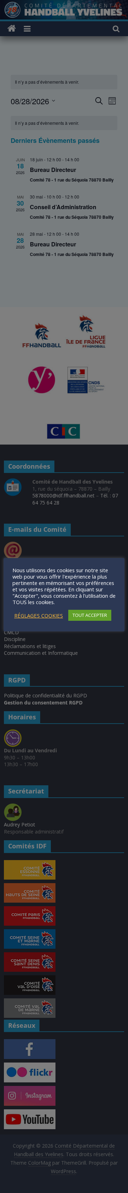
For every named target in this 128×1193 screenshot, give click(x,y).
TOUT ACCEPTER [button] (90, 615)
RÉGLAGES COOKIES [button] (38, 615)
